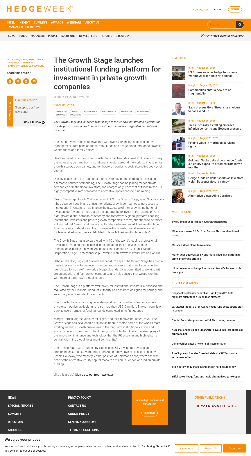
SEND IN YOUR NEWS (82, 422)
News (12, 397)
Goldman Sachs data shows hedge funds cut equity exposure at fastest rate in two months (215, 164)
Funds (23, 36)
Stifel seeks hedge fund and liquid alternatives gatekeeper (206, 376)
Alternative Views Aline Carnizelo (210, 195)
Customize (186, 448)
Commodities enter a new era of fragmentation (199, 343)
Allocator (61, 112)
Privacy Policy (79, 397)
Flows (11, 36)
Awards (57, 22)
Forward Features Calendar (224, 35)
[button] (10, 81)
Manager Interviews (25, 27)
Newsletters (88, 36)
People (53, 36)
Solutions (68, 36)
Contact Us (77, 405)
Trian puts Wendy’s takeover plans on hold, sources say (204, 366)
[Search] (240, 24)
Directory (123, 36)
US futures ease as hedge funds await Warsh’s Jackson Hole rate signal (213, 74)
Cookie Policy (78, 414)
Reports (106, 36)
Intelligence (90, 112)
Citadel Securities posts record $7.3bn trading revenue (203, 320)
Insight (24, 22)
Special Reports (20, 405)
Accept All (235, 448)
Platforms (143, 112)
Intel (11, 22)
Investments (109, 112)
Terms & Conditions (83, 430)
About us (92, 22)
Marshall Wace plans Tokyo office (191, 245)
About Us (15, 430)
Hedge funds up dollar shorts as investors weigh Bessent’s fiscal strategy (215, 179)
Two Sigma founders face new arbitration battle (199, 221)
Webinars (74, 22)
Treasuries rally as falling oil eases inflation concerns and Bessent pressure (214, 126)
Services (60, 115)
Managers (37, 36)
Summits (40, 22)
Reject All (210, 448)
